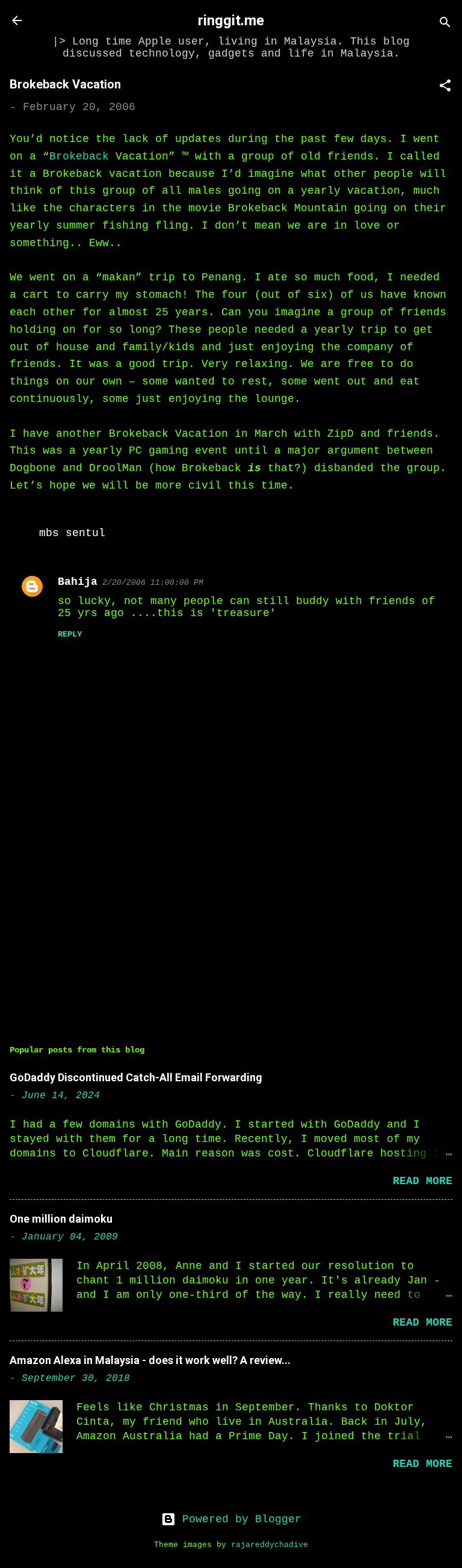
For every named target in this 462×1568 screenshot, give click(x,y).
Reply (70, 634)
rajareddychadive (269, 1545)
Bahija (77, 582)
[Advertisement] (231, 919)
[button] (445, 87)
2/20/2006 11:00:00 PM (152, 582)
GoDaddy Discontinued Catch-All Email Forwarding (136, 1077)
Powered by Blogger (238, 1519)
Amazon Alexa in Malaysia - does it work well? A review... (150, 1360)
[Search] (445, 24)
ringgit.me (231, 20)
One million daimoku (61, 1218)
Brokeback (79, 156)
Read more (422, 1181)
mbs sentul (72, 533)
